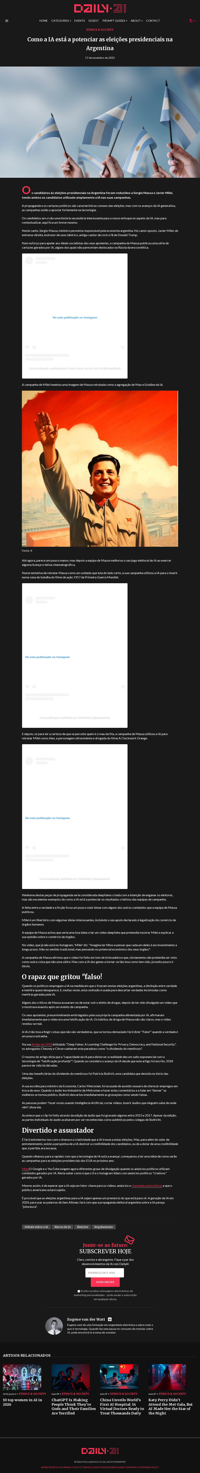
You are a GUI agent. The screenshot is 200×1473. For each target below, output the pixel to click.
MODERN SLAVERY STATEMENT (122, 1467)
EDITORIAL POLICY (149, 1467)
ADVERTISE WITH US (51, 1467)
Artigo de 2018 (42, 1044)
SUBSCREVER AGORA (131, 759)
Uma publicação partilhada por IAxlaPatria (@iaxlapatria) (75, 878)
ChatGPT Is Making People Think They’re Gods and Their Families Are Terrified (74, 1406)
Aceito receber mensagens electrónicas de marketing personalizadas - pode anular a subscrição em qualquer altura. (105, 1295)
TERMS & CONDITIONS (93, 1467)
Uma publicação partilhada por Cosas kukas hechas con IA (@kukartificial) (75, 368)
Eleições (82, 1227)
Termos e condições (162, 774)
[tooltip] (110, 1319)
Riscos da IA (62, 1227)
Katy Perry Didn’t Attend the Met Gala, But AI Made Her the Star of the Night (170, 1406)
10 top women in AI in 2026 (22, 1402)
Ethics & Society (100, 29)
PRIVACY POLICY (71, 1467)
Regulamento (103, 1227)
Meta (25, 1169)
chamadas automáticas (146, 1185)
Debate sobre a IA (36, 1227)
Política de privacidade (137, 774)
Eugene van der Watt (86, 1319)
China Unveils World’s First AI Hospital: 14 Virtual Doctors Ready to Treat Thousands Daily (122, 1406)
